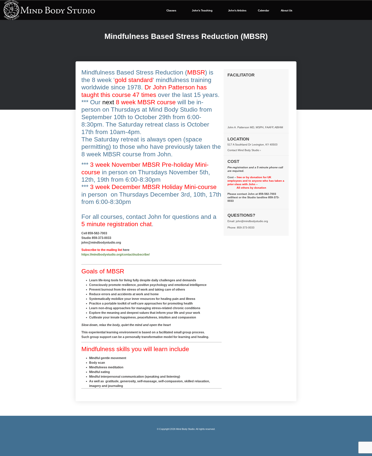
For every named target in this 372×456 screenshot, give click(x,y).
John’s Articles (237, 10)
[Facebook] (186, 439)
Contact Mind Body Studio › (244, 150)
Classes (171, 10)
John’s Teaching (202, 10)
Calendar (263, 10)
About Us (286, 10)
